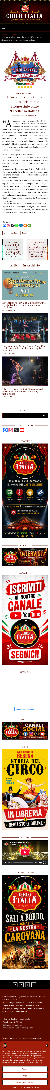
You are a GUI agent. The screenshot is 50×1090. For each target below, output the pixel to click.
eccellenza (14, 233)
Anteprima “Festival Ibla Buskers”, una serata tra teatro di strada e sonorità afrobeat (24, 305)
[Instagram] (8, 225)
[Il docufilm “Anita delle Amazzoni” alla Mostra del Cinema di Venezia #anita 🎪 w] (9, 697)
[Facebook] (4, 225)
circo (5, 233)
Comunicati (15, 34)
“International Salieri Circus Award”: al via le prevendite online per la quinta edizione (24, 348)
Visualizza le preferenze (25, 1082)
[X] (13, 225)
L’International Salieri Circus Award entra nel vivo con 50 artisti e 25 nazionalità (22, 391)
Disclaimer (17, 1025)
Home (4, 34)
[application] (25, 852)
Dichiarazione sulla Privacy (30, 1087)
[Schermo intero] (44, 862)
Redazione (16, 115)
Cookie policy (21, 1028)
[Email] (29, 225)
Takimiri (25, 233)
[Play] (5, 862)
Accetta (25, 1069)
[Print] (25, 225)
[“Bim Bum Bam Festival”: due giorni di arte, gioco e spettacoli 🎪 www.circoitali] (40, 681)
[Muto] (40, 862)
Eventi (31, 93)
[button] (46, 1045)
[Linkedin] (21, 225)
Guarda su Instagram (25, 709)
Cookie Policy (14, 1087)
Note (31, 1028)
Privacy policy (8, 1028)
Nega (25, 1076)
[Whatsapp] (17, 225)
